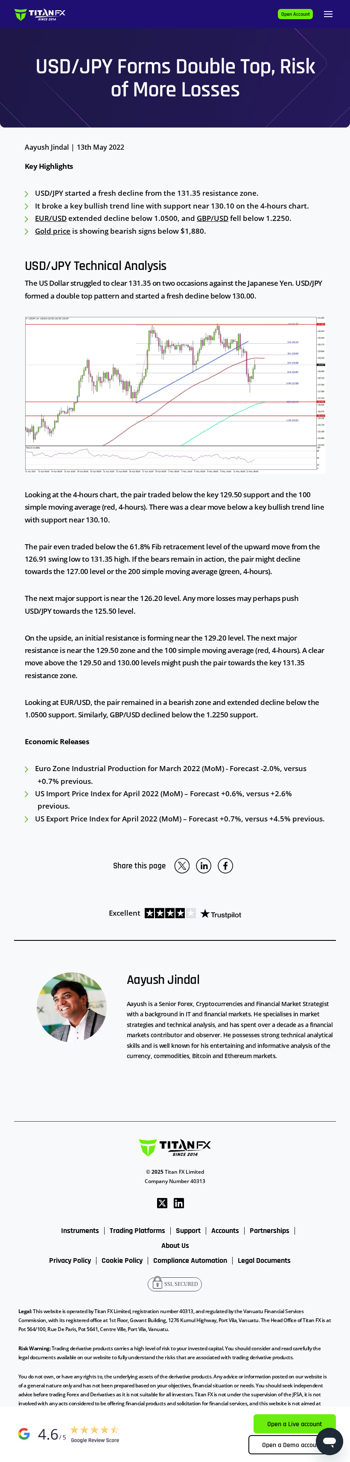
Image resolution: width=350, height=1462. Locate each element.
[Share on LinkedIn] (203, 865)
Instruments (80, 1231)
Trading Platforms (137, 1231)
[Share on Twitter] (182, 865)
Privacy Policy (70, 1261)
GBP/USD (212, 218)
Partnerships (269, 1231)
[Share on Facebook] (225, 865)
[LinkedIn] (179, 1202)
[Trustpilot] (190, 913)
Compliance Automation (190, 1261)
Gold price (52, 231)
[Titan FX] (39, 14)
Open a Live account (294, 1424)
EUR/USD (51, 218)
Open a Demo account (292, 1445)
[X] (162, 1202)
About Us (175, 1246)
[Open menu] (328, 14)
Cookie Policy (122, 1261)
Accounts (225, 1231)
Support (188, 1231)
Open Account (295, 14)
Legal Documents (264, 1261)
